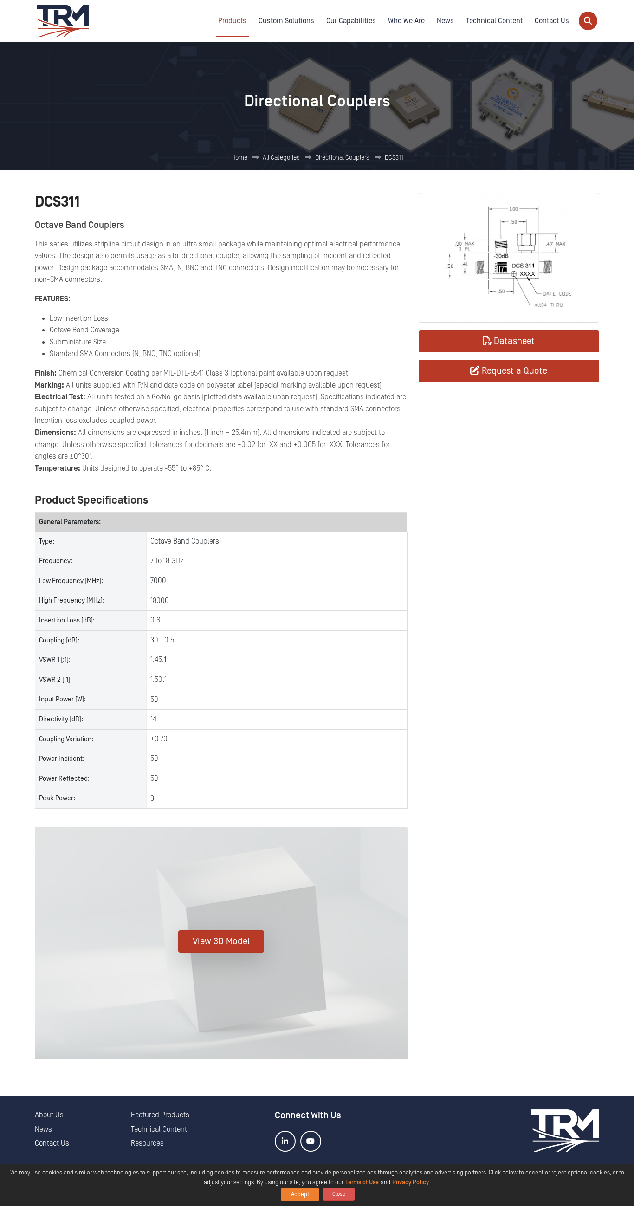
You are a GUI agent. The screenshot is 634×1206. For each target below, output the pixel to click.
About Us (49, 1115)
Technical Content (494, 21)
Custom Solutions (286, 21)
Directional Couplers (342, 158)
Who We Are (406, 21)
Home (239, 158)
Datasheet (514, 341)
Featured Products (160, 1115)
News (445, 21)
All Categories (281, 158)
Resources (147, 1143)
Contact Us (552, 21)
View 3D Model (221, 941)
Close (338, 1194)
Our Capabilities (351, 21)
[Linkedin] (285, 1141)
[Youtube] (310, 1141)
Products (232, 21)
